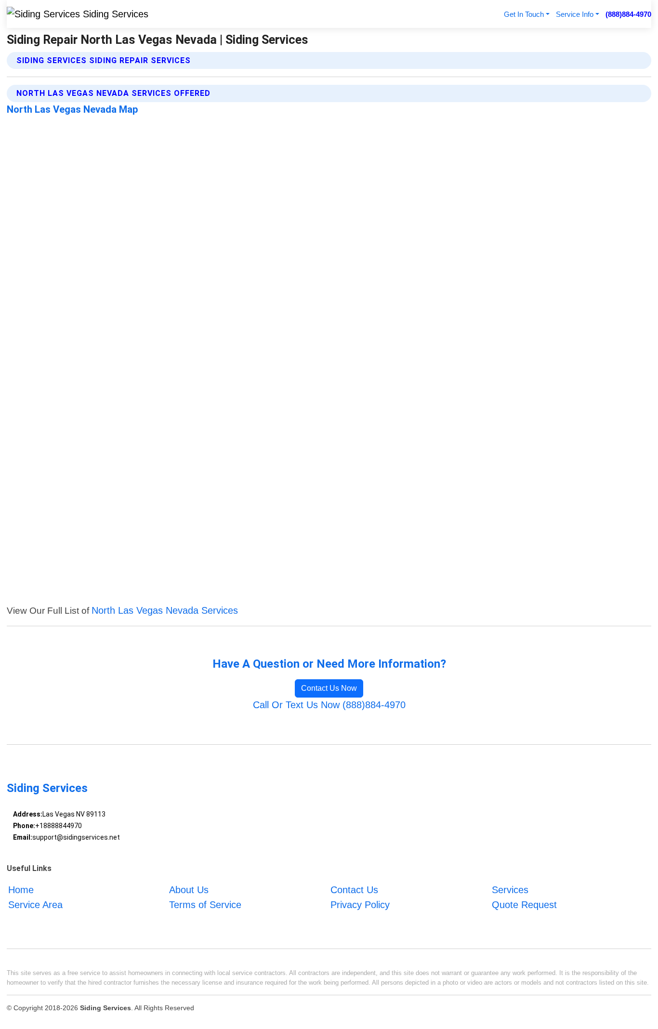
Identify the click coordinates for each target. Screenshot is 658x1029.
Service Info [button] (574, 14)
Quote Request (524, 904)
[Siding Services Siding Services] (77, 14)
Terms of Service (205, 904)
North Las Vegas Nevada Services (165, 610)
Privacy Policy (360, 904)
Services (510, 889)
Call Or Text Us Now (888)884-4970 (329, 704)
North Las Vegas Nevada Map (72, 109)
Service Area (35, 904)
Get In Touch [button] (524, 14)
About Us (189, 889)
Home (21, 889)
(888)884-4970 (628, 14)
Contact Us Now (329, 688)
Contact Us (354, 889)
